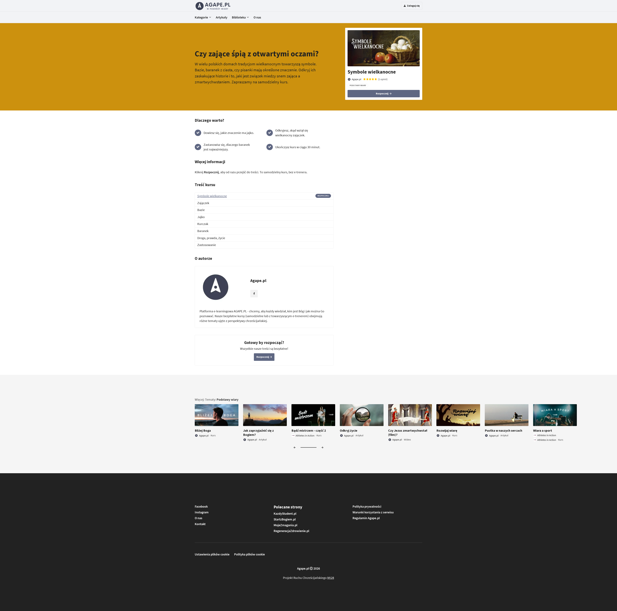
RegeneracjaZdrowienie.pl (291, 531)
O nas (257, 17)
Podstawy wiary (227, 399)
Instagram (202, 512)
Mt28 (330, 578)
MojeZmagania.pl (285, 525)
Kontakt (200, 524)
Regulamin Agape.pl (366, 518)
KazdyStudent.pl (285, 513)
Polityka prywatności (367, 506)
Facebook (201, 506)
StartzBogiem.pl (285, 519)
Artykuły (221, 17)
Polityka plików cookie (249, 554)
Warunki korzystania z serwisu (373, 512)
